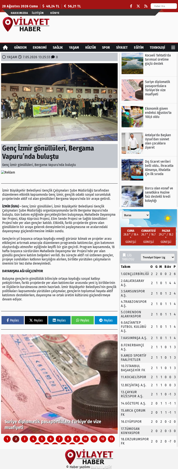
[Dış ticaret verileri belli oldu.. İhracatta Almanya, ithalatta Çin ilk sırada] (148, 169)
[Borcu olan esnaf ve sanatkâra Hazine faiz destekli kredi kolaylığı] (148, 196)
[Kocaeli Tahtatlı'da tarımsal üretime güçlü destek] (148, 63)
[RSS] (145, 6)
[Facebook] (131, 6)
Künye (54, 13)
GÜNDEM (20, 47)
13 (111, 439)
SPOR (106, 47)
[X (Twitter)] (138, 6)
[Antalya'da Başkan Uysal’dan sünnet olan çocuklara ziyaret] (148, 143)
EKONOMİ (39, 47)
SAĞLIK (58, 47)
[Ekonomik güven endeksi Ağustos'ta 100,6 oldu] (148, 116)
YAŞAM (74, 47)
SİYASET (122, 47)
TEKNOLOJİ (157, 47)
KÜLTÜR (90, 47)
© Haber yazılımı (78, 467)
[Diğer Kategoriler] (173, 47)
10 (85, 439)
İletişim (38, 13)
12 (102, 439)
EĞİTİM (139, 47)
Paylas (14, 320)
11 (94, 439)
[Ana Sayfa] (5, 47)
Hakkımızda (19, 13)
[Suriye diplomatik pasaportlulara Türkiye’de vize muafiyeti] (59, 384)
